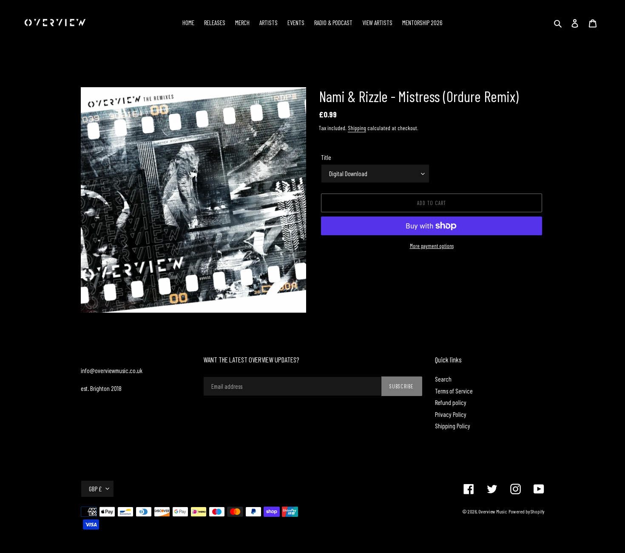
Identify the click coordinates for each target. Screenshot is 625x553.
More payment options (432, 245)
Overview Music (492, 511)
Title (326, 157)
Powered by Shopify (526, 511)
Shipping (357, 127)
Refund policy (450, 402)
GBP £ (95, 489)
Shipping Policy (452, 426)
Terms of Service (454, 391)
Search (443, 379)
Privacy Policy (450, 414)
